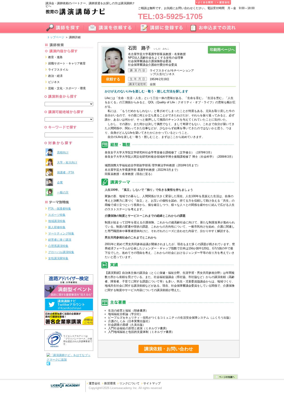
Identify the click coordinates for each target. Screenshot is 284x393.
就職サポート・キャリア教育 (67, 63)
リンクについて (129, 383)
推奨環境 (110, 383)
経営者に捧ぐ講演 (59, 239)
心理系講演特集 (58, 246)
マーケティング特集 (61, 233)
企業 (60, 182)
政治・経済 (55, 75)
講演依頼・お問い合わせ (168, 348)
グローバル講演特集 (61, 252)
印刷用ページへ (222, 50)
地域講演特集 (56, 221)
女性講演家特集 (58, 258)
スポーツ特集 (56, 214)
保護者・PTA (65, 172)
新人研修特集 (56, 227)
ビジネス (54, 82)
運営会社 (94, 383)
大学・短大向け (67, 162)
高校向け (63, 152)
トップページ (55, 37)
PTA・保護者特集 (59, 208)
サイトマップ (152, 383)
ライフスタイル (58, 69)
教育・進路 (55, 57)
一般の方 (63, 192)
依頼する (113, 79)
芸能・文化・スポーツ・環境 (67, 88)
